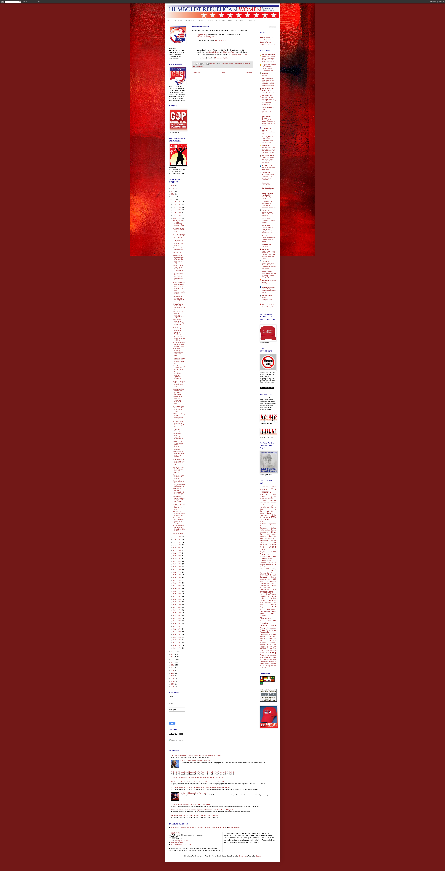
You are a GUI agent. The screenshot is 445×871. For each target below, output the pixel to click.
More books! (176, 449)
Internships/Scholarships (266, 587)
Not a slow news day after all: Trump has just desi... (178, 424)
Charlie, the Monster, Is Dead (179, 430)
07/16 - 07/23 (177, 572)
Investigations (266, 592)
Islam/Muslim (271, 594)
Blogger (258, 856)
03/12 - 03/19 (177, 621)
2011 (173, 665)
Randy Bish (174, 827)
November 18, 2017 (221, 40)
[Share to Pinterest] (203, 64)
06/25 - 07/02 (177, 580)
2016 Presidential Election (268, 492)
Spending (271, 652)
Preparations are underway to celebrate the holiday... (178, 242)
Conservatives (238, 63)
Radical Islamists (268, 636)
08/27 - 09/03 (177, 556)
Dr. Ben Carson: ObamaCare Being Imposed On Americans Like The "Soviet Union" (198, 777)
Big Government (268, 510)
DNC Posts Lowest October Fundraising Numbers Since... (179, 223)
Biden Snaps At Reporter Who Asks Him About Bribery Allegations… (269, 275)
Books (274, 515)
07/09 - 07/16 (177, 575)
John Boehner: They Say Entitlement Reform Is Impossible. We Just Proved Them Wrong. (199, 782)
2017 (173, 199)
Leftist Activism (268, 598)
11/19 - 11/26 (177, 218)
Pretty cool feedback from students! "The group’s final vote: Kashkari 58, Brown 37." (197, 755)
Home (169, 20)
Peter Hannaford (268, 620)
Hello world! (265, 246)
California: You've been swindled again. (178, 229)
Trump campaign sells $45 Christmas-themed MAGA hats (178, 400)
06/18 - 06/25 (177, 583)
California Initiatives (268, 522)
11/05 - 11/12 (177, 539)
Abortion (263, 501)
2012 (173, 662)
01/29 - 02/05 (177, 637)
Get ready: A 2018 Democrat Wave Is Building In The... (178, 408)
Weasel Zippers (267, 272)
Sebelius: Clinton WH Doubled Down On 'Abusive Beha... (178, 268)
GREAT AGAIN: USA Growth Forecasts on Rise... (179, 338)
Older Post (248, 72)
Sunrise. (264, 75)
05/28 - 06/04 (177, 591)
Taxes (263, 655)
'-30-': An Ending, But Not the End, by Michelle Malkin (269, 290)
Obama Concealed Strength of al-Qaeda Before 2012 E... (179, 384)
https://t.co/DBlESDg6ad (205, 37)
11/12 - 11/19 (177, 537)
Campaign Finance (268, 526)
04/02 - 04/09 (177, 613)
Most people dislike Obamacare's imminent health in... (179, 360)
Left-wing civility (270, 596)
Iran (261, 594)
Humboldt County (268, 577)
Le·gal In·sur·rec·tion (269, 65)
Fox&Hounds (266, 219)
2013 (173, 659)
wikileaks (263, 668)
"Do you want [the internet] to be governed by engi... (178, 260)
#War (274, 487)
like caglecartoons (234, 827)
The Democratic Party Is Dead (178, 248)
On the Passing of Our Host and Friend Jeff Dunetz (268, 239)
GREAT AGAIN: (177, 255)
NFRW (267, 610)
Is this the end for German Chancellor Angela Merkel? (178, 314)
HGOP (262, 575)
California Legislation (268, 524)
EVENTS (200, 20)
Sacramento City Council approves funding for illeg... (179, 291)
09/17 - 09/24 (177, 550)
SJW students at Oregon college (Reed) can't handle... (178, 454)
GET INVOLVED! (240, 20)
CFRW (273, 517)
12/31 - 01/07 (177, 202)
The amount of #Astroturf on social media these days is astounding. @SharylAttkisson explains (200, 787)
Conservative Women (227, 63)
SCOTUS (263, 648)
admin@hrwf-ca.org (181, 841)
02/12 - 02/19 (177, 632)
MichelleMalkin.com (268, 287)
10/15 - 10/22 (177, 545)
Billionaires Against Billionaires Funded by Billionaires (268, 213)
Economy (264, 554)
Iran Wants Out (266, 190)
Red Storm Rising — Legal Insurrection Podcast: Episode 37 (268, 68)
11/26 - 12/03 (177, 215)
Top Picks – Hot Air (268, 304)
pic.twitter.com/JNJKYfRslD (238, 54)
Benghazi (272, 505)
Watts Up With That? (268, 137)
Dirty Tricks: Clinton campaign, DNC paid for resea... (179, 284)
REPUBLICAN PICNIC (266, 634)
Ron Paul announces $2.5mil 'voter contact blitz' (195, 761)
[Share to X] (199, 64)
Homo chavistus (266, 283)
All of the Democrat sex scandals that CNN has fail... (179, 235)
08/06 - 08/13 (177, 564)
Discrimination (247, 63)
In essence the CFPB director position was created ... (178, 444)
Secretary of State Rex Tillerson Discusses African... (178, 469)
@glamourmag (202, 35)
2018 (173, 197)
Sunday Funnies (178, 533)
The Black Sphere (268, 188)
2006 (173, 676)
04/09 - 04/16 (177, 610)
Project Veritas (271, 630)
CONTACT (252, 20)
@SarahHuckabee (213, 52)
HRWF (267, 575)
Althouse (265, 73)
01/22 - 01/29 (177, 640)
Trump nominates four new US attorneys (178, 476)
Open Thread (266, 184)
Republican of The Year (268, 646)
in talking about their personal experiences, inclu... (179, 506)
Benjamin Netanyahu (266, 507)
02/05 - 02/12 (177, 634)
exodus (273, 666)
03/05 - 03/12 (177, 623)
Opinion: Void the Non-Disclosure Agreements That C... (179, 306)
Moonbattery (266, 183)
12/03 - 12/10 (177, 213)
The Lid (264, 236)
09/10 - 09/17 (177, 553)
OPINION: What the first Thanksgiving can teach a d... (179, 513)
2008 (173, 673)
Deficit (262, 547)
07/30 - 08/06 (177, 566)
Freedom (263, 563)
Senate (269, 648)
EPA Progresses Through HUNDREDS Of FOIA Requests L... (178, 276)
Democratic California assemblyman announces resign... (178, 352)
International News (268, 585)
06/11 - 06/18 (177, 586)
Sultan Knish (266, 210)
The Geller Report (268, 156)
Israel (262, 596)
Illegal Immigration (268, 581)
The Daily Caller (267, 95)
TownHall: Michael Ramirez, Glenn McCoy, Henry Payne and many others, (203, 827)
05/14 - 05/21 (177, 596)
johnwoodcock (242, 856)
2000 (173, 687)
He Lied (273, 575)
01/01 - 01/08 (177, 648)
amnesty (267, 666)
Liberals (262, 600)
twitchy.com (266, 145)
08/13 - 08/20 (177, 561)
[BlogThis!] (196, 64)
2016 (173, 651)
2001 (173, 684)
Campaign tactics (268, 528)
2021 (173, 188)
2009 (173, 670)
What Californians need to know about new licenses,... (178, 391)
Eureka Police (266, 244)
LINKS (230, 20)
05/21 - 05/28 (177, 594)
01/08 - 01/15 (177, 645)
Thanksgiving (177, 252)
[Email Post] (207, 63)
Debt (274, 544)
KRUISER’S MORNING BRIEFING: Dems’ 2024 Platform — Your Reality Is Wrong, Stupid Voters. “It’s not (269, 255)
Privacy (262, 628)
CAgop (268, 517)
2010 (173, 668)
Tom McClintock (271, 655)
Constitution (264, 540)
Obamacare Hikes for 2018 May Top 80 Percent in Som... (179, 462)
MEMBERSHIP (189, 20)
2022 (173, 186)
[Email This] (194, 64)
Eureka (270, 556)
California (264, 519)
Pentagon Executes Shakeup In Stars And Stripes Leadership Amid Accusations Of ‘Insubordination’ (269, 101)
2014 (173, 657)
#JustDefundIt (264, 487)
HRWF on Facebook (177, 843)
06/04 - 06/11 (177, 588)
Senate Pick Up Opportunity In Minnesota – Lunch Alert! (269, 205)
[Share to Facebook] (201, 64)
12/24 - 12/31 (177, 204)
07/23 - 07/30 (177, 569)
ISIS (274, 579)
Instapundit (265, 249)
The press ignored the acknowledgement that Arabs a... (179, 483)
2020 (173, 191)
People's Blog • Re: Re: (268, 92)
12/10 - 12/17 (177, 210)
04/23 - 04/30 (177, 605)
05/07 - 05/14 (177, 599)
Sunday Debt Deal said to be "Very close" (193, 793)
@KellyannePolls (228, 52)
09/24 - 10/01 (177, 547)
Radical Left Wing (266, 638)
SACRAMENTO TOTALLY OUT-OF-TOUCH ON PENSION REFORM (192, 804)
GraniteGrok (266, 173)
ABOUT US (178, 20)
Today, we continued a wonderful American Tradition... (177, 330)
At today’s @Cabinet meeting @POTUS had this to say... (178, 375)
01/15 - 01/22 (177, 642)
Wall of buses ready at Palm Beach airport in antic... (179, 367)
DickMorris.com (267, 202)
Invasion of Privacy (268, 589)
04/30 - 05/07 (177, 602)
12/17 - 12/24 (177, 207)
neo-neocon (266, 226)
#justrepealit (263, 489)
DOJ (269, 544)
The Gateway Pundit (268, 54)
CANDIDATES (220, 20)
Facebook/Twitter (266, 558)
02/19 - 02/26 (177, 629)
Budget (262, 517)
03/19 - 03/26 (177, 618)
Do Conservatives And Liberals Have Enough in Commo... (179, 528)
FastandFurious (265, 561)
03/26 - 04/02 (177, 615)
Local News (271, 600)
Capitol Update (265, 530)
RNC (274, 634)
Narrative (267, 612)
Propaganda (264, 632)
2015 (173, 654)
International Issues (268, 583)
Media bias (200, 66)
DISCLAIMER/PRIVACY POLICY (181, 845)
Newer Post (196, 72)
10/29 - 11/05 (177, 542)
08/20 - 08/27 (177, 558)
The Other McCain (268, 166)
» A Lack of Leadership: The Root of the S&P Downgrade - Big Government (194, 815)
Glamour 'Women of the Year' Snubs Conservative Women (179, 520)
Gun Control (271, 573)
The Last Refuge (267, 78)
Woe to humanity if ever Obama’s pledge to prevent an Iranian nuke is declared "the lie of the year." (202, 810)
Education (263, 556)
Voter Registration (265, 657)
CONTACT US (175, 833)
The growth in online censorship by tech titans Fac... (178, 436)
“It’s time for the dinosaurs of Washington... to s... (178, 299)
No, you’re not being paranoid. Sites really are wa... (179, 344)
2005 (173, 678)
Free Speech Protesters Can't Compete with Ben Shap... (178, 499)
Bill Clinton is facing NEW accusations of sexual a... (179, 416)
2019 (173, 194)
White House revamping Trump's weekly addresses (178, 322)
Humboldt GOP (265, 579)
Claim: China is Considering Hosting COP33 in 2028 (267, 140)
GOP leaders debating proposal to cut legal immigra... (178, 491)
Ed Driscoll (265, 261)
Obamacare (265, 618)
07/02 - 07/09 (177, 577)
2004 (173, 681)
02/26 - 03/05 (177, 626)
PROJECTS (209, 20)
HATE (195, 66)
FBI (274, 556)
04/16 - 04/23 (177, 607)
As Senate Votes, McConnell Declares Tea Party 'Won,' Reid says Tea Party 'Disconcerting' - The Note (202, 772)
